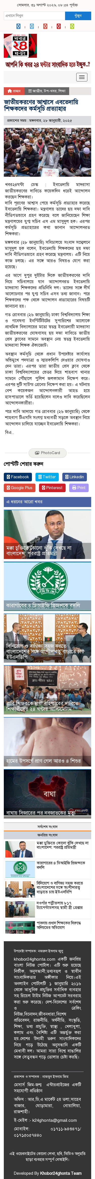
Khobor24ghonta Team (61, 1173)
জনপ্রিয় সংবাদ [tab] (47, 835)
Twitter (49, 477)
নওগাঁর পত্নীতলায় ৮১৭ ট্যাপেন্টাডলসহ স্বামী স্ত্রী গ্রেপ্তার (60, 905)
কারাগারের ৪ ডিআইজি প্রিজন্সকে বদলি (43, 605)
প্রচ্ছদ (16, 91)
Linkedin (76, 477)
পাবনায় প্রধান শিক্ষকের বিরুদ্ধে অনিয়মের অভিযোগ (59, 925)
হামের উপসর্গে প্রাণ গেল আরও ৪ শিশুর (43, 761)
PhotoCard (50, 453)
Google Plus (21, 487)
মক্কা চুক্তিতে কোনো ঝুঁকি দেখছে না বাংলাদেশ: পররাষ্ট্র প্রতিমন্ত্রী (38, 551)
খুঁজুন (78, 15)
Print (81, 487)
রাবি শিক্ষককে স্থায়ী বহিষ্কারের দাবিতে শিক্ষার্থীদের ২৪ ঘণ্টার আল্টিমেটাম (42, 706)
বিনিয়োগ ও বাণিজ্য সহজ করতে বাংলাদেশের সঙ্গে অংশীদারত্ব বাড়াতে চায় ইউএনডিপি (45, 651)
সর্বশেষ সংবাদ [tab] (47, 826)
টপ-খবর (50, 91)
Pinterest (54, 487)
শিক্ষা (62, 91)
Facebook (19, 477)
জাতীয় (37, 91)
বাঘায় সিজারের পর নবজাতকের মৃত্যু (40, 813)
